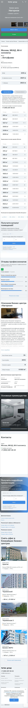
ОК (14, 700)
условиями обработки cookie (12, 692)
